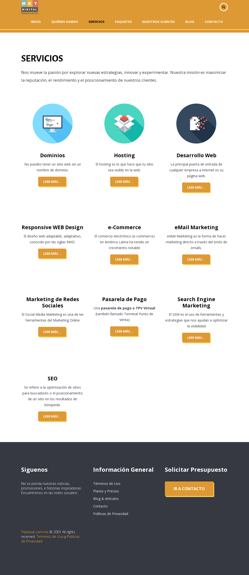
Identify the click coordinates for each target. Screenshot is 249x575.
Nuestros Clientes (158, 21)
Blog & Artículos (106, 498)
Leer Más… (52, 181)
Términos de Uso (106, 483)
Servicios (97, 21)
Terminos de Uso (49, 536)
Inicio (36, 21)
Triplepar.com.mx (34, 532)
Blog (189, 21)
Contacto (214, 21)
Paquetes (123, 21)
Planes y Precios (106, 491)
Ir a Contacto (189, 488)
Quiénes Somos (64, 21)
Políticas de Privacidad (110, 513)
